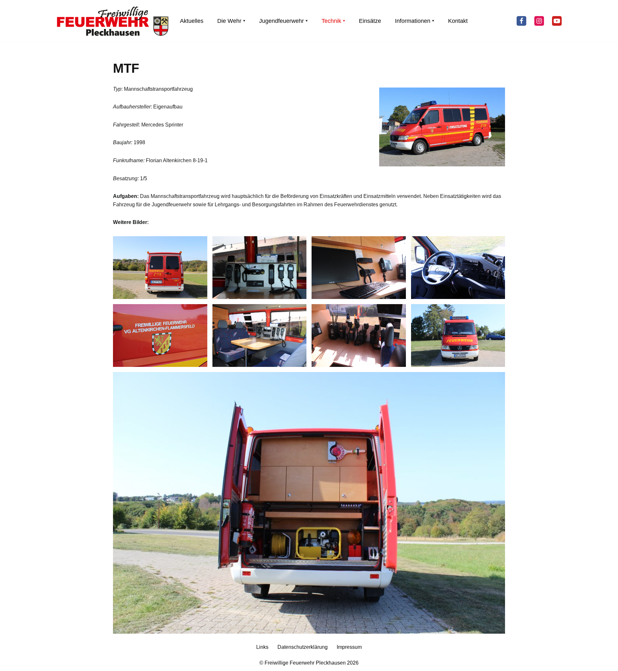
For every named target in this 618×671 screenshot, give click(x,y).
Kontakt (458, 21)
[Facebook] (521, 21)
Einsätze (370, 21)
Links (262, 647)
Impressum (349, 647)
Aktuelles (191, 21)
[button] (244, 21)
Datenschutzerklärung (302, 647)
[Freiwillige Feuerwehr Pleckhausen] (112, 21)
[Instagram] (539, 21)
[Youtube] (557, 21)
